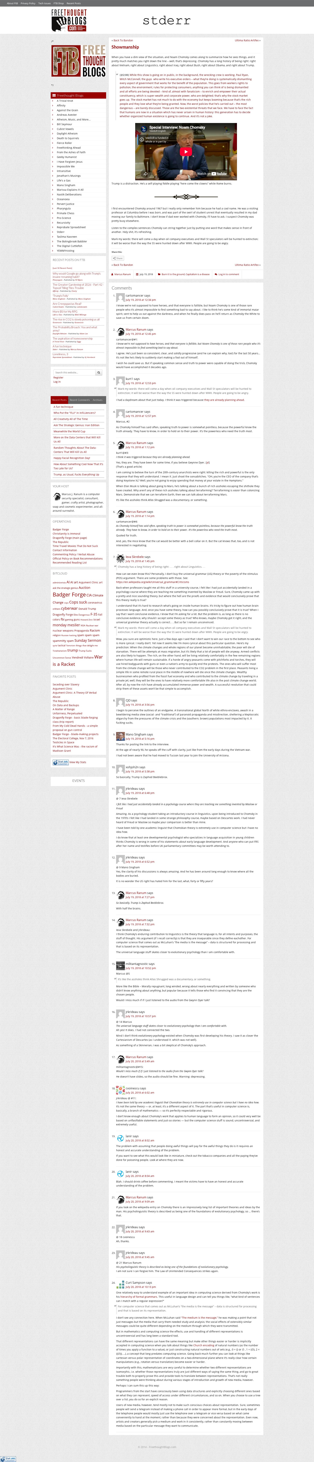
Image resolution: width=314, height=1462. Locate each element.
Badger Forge (61, 529)
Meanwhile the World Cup (69, 431)
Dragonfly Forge (63, 614)
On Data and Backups (66, 705)
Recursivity (63, 222)
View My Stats (77, 762)
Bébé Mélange (80, 314)
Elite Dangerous (82, 614)
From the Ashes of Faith (71, 152)
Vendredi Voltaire (83, 657)
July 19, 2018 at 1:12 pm (140, 447)
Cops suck (78, 602)
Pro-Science (64, 218)
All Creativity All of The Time (71, 419)
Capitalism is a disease (198, 274)
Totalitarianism (60, 651)
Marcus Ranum (77, 349)
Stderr (61, 232)
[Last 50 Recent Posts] (62, 268)
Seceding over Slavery (66, 684)
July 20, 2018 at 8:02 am (140, 1140)
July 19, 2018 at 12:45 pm (141, 334)
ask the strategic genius (65, 588)
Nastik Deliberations (69, 194)
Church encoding (203, 1345)
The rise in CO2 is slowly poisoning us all (76, 319)
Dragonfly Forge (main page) (70, 537)
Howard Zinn (86, 619)
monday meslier (66, 624)
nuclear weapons (63, 630)
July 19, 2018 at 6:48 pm (140, 793)
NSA (83, 625)
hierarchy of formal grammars (138, 1296)
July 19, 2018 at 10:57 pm (141, 1016)
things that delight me (87, 645)
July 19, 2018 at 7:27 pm (140, 897)
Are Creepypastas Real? (67, 303)
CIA (89, 595)
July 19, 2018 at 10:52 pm (141, 968)
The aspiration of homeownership (72, 338)
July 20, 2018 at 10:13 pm (141, 1287)
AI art (74, 582)
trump (72, 650)
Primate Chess (65, 213)
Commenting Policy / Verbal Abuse (73, 554)
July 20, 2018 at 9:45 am (140, 1257)
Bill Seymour (64, 124)
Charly (74, 291)
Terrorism (70, 645)
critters (56, 608)
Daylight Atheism (67, 133)
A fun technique (62, 346)
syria (55, 645)
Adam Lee (84, 333)
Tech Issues (44, 3)
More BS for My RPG (65, 311)
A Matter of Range (64, 709)
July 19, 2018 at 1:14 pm (140, 516)
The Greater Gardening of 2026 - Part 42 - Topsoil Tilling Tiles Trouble (78, 286)
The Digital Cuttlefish (69, 246)
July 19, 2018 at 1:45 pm (140, 561)
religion (57, 635)
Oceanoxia (63, 199)
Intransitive (64, 171)
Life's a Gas (64, 180)
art (100, 582)
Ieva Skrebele (135, 557)
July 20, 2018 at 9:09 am (140, 1201)
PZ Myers (78, 280)
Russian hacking (69, 635)
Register (58, 377)
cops (66, 602)
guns (77, 619)
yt (208, 462)
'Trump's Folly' (61, 295)
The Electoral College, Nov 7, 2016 (73, 738)
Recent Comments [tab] (80, 399)
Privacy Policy (28, 3)
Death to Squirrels (68, 138)
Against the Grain (67, 110)
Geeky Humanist (67, 157)
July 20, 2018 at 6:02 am (140, 1092)
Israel (96, 619)
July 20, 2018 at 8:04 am (140, 1176)
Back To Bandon (123, 40)
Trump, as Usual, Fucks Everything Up (76, 474)
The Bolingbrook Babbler (72, 241)
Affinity (61, 105)
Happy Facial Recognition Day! (72, 458)
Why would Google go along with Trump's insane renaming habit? (77, 275)
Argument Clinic (88, 582)
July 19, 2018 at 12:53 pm (141, 383)
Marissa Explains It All (70, 189)
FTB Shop (59, 3)
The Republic (61, 542)
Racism (95, 630)
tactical (61, 645)
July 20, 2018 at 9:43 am (140, 1231)
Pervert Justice (65, 204)
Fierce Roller (64, 143)
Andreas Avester (67, 114)
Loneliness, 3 (60, 354)
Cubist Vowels (65, 129)
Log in (57, 381)
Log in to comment (229, 274)
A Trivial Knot (65, 100)
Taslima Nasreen (67, 236)
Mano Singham (66, 185)
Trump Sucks (85, 650)
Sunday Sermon (88, 640)
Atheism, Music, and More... (74, 119)
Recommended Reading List (70, 562)
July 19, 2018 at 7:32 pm (140, 924)
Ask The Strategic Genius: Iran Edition (76, 425)
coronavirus (95, 602)
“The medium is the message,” (199, 1317)
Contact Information (65, 550)
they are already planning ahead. (224, 400)
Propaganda (81, 630)
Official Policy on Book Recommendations (78, 558)
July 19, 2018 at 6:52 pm (140, 861)
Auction (84, 587)
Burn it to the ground (173, 274)
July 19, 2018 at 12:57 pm (141, 416)
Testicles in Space (63, 742)
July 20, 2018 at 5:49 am (140, 1061)
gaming (69, 619)
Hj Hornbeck (90, 357)
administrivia (59, 582)
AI (68, 582)
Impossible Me (66, 166)
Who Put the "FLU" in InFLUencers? (75, 412)
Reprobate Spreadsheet (71, 227)
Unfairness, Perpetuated (67, 713)
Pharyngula (64, 208)
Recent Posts (74, 3)
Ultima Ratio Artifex (247, 40)
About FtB (12, 3)
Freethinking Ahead (69, 147)
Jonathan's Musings (69, 175)
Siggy (79, 341)
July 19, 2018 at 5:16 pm (140, 738)
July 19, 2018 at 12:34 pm (141, 299)
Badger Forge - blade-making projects (75, 734)
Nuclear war (92, 625)
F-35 (93, 614)
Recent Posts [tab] (59, 399)
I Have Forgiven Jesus (69, 161)
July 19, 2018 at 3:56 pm (140, 704)
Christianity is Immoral (66, 533)
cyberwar (69, 608)
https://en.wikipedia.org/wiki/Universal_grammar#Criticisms (152, 582)
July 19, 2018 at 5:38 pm (140, 771)
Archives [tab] (97, 399)
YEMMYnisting (65, 250)
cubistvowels (82, 307)
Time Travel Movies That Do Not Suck (75, 546)
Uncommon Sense (62, 657)
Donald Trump (87, 608)
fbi (62, 619)
